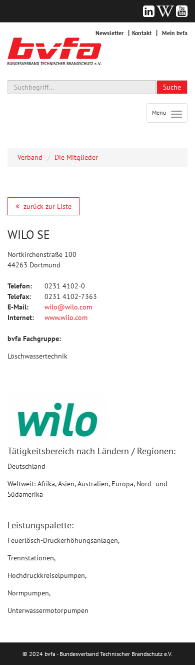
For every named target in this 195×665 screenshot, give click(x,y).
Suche (172, 87)
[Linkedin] (148, 11)
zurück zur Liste (48, 206)
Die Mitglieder (76, 157)
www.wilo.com (66, 317)
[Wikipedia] (165, 11)
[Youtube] (182, 11)
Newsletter (110, 33)
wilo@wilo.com (68, 306)
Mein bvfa (175, 33)
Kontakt (142, 33)
